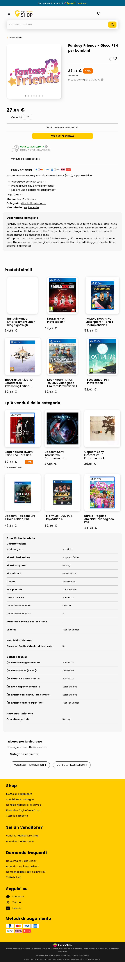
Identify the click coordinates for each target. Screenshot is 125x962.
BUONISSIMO (114, 949)
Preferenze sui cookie (81, 955)
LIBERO (9, 949)
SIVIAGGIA (93, 949)
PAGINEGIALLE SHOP (42, 949)
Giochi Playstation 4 (33, 203)
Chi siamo (40, 955)
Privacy (57, 955)
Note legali (49, 955)
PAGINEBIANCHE (65, 949)
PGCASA (55, 949)
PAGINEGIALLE (27, 949)
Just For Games (26, 199)
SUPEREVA (62, 951)
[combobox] (62, 24)
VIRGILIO (16, 949)
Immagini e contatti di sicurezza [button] (27, 747)
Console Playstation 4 (72, 765)
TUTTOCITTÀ (78, 949)
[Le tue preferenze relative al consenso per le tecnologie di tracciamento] (120, 957)
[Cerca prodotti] (112, 25)
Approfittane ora (76, 3)
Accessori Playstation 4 (30, 765)
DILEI (86, 949)
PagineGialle (32, 159)
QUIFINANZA (103, 949)
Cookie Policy (66, 955)
